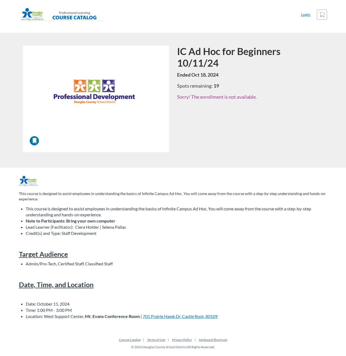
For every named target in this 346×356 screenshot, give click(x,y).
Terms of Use (156, 340)
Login (305, 14)
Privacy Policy (182, 340)
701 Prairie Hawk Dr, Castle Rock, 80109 (180, 316)
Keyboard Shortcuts (213, 340)
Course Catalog (130, 340)
